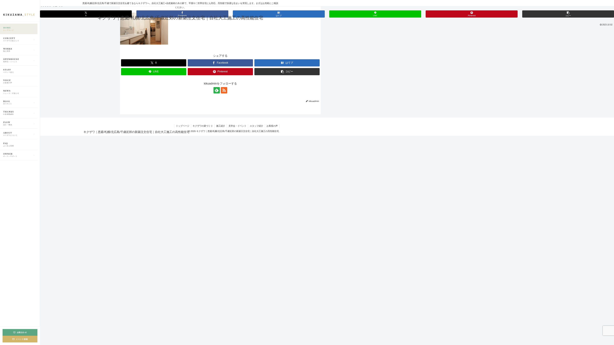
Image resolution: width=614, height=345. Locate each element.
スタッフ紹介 (256, 126)
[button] (568, 14)
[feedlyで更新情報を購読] (216, 90)
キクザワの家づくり (203, 126)
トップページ (182, 126)
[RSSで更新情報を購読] (224, 90)
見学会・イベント (237, 126)
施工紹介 (220, 126)
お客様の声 (272, 126)
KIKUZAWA (19, 14)
